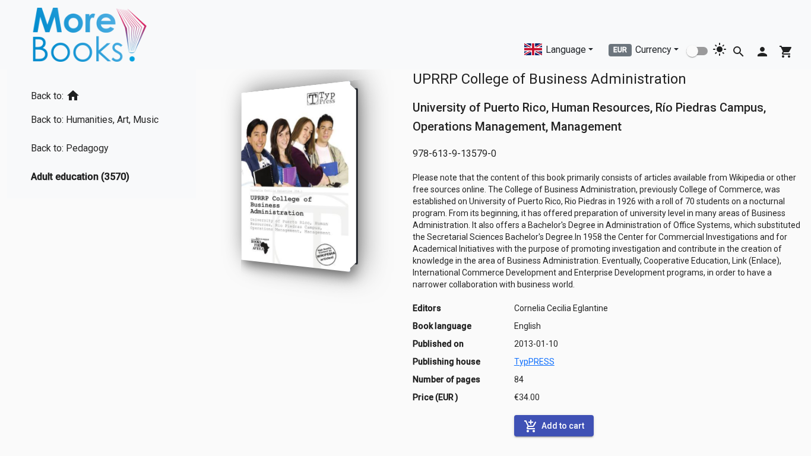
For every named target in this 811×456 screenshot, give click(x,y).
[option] (99, 93)
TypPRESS (534, 361)
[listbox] (99, 134)
